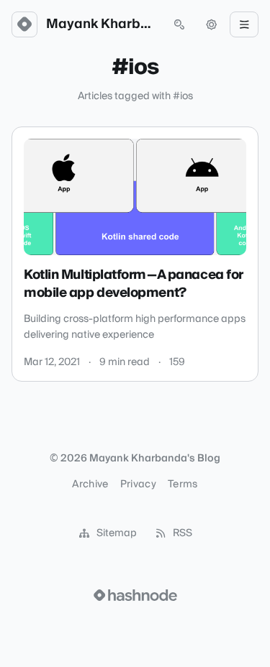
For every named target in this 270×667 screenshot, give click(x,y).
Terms (183, 484)
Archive (90, 484)
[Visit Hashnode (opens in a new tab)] (135, 595)
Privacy (138, 484)
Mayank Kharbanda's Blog (102, 24)
